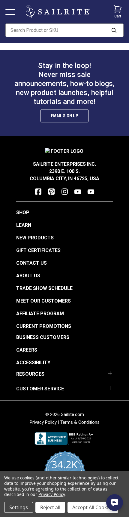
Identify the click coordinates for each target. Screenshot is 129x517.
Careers (26, 350)
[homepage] (58, 11)
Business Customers (42, 337)
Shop (22, 212)
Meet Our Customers (43, 301)
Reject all (50, 507)
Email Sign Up (64, 115)
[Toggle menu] (12, 12)
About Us (28, 276)
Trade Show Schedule (44, 288)
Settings (18, 507)
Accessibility (33, 362)
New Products (35, 238)
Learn (23, 225)
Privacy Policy (43, 422)
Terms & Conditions (80, 422)
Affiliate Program (40, 313)
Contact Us (31, 263)
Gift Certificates (38, 250)
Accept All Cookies (92, 507)
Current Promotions (43, 326)
